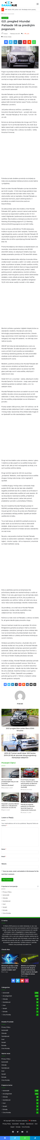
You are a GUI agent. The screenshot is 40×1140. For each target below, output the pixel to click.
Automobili (11, 14)
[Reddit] (23, 684)
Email (3, 856)
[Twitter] (8, 684)
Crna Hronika (7, 913)
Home (5, 14)
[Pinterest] (20, 684)
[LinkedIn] (12, 684)
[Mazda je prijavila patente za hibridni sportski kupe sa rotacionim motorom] (30, 798)
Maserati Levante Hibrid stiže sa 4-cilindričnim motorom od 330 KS (10, 805)
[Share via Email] (31, 684)
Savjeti (5, 907)
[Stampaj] (34, 684)
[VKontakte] (27, 684)
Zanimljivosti (6, 901)
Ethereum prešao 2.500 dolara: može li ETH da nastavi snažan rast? (9, 968)
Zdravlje (5, 898)
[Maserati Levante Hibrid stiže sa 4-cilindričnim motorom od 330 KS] (10, 797)
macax (6, 33)
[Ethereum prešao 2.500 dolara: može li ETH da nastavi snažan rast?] (10, 959)
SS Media (33, 1120)
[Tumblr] (16, 684)
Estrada (5, 910)
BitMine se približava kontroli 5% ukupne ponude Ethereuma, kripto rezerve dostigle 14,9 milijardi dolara (29, 970)
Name (3, 849)
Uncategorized (7, 996)
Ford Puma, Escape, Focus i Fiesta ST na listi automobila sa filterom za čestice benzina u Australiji (29, 783)
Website (4, 864)
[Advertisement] (20, 156)
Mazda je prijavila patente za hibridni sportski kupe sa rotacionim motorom (28, 807)
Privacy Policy (7, 892)
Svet (4, 904)
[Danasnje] (9, 3)
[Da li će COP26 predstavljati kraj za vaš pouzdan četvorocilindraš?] (10, 773)
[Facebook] (5, 684)
